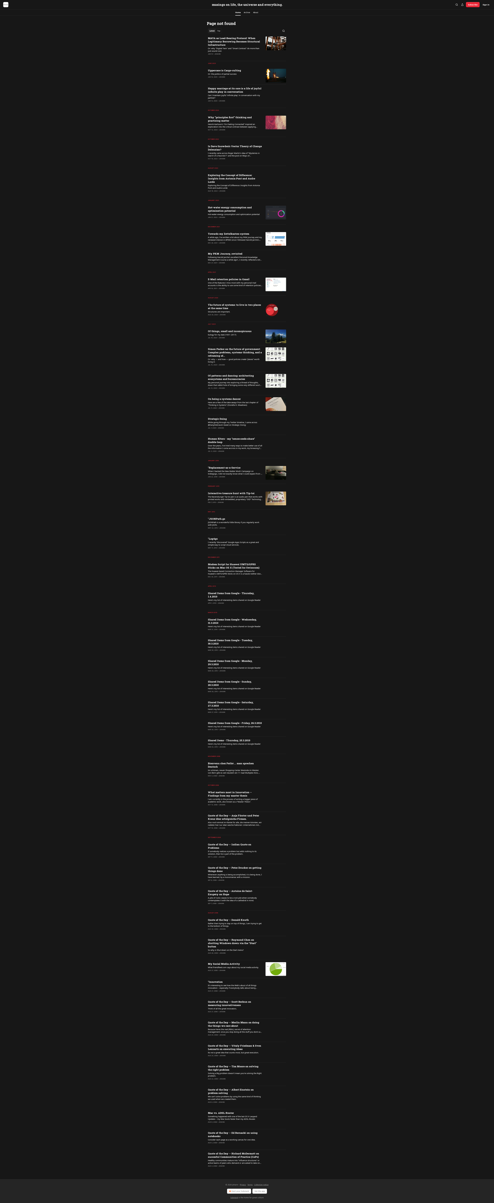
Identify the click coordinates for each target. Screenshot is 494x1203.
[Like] (209, 57)
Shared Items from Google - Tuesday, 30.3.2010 (230, 642)
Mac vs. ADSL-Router (221, 1112)
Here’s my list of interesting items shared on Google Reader (234, 600)
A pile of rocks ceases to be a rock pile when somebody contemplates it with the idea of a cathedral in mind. (232, 899)
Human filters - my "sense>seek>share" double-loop (231, 440)
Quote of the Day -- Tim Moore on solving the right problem (233, 1068)
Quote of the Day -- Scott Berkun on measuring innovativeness (229, 1003)
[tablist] (215, 30)
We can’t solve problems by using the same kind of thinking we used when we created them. (234, 1097)
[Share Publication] (462, 4)
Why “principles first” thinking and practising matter (230, 119)
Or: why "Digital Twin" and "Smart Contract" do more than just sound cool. (233, 49)
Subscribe (473, 4)
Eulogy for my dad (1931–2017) (222, 334)
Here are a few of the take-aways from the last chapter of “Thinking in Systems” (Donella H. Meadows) (233, 403)
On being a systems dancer (224, 398)
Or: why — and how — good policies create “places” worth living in (233, 360)
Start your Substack (240, 1191)
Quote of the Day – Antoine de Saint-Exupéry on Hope (230, 892)
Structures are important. (219, 311)
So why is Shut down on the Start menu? (226, 950)
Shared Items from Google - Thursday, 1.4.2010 (231, 595)
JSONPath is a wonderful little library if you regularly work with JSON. (233, 523)
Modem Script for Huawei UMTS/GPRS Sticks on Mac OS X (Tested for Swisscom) (233, 566)
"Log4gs (213, 538)
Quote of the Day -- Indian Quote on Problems (229, 846)
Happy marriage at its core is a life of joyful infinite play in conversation (234, 90)
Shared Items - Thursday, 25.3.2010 (229, 740)
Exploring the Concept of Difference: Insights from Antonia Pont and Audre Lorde (231, 178)
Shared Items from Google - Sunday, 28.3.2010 (230, 683)
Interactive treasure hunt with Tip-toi (231, 493)
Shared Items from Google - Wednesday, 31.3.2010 (232, 621)
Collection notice (261, 1184)
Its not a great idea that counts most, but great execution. (233, 1052)
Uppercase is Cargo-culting (224, 70)
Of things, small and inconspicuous (230, 331)
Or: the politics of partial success (222, 74)
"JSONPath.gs (216, 518)
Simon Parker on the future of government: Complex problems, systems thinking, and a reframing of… (235, 352)
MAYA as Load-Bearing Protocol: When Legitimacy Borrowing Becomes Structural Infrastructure (234, 41)
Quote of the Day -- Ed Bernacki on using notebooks (233, 1134)
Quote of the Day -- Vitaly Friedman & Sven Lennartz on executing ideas (234, 1047)
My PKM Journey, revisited (225, 253)
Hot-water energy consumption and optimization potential (230, 209)
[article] (247, 47)
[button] (238, 12)
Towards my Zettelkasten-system (228, 233)
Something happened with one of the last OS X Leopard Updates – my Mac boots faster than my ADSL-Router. (232, 1117)
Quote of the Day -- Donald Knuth (228, 919)
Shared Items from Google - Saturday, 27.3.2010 (230, 704)
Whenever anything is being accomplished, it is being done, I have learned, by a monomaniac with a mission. (235, 875)
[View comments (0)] (226, 57)
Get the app (259, 1191)
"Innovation (215, 981)
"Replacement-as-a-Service (224, 467)
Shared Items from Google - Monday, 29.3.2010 (230, 662)
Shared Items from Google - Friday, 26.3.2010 (235, 723)
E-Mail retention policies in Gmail (228, 279)
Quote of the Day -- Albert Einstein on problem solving (231, 1091)
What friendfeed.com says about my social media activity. (233, 967)
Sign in (486, 4)
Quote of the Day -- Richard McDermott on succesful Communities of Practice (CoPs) (233, 1155)
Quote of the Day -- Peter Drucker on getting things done (234, 869)
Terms (250, 1184)
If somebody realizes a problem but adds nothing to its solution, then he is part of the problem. (232, 852)
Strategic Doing (217, 418)
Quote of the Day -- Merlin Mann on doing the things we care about (233, 1024)
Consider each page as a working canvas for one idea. (231, 1139)
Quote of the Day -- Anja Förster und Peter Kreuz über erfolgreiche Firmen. (233, 817)
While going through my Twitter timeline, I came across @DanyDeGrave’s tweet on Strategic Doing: (232, 423)
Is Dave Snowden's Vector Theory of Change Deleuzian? (235, 148)
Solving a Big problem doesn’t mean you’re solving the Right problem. (235, 1074)
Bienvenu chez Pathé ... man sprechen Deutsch (231, 765)
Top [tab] (218, 31)
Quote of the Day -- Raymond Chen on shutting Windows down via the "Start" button (232, 943)
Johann (217, 54)
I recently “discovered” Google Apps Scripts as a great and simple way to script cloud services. (233, 543)
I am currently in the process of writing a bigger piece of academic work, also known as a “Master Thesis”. (233, 800)
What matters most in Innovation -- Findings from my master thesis (230, 794)
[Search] (456, 4)
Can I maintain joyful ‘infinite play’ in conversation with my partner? (234, 96)
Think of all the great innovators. (222, 1008)
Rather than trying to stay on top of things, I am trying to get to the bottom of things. (235, 924)
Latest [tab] (212, 31)
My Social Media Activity (224, 963)
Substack (234, 1197)
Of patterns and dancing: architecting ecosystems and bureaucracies (231, 377)
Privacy (243, 1184)
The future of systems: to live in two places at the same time (234, 306)
